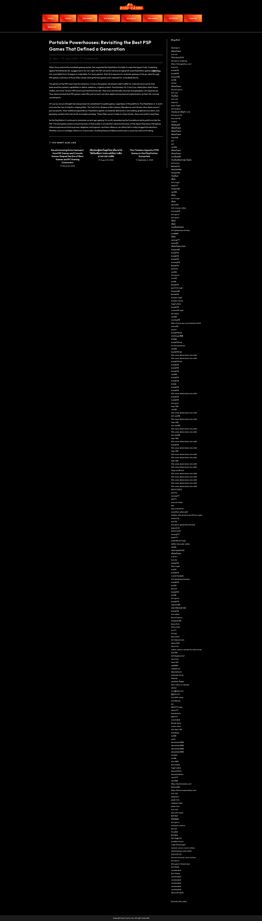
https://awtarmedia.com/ (181, 784)
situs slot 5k (175, 118)
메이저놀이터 (176, 838)
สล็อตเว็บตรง (176, 51)
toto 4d (174, 54)
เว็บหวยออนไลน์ (177, 57)
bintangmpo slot (177, 656)
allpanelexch (176, 672)
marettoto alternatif (179, 512)
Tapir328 (174, 137)
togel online (176, 304)
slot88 (173, 80)
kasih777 (174, 537)
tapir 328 (174, 406)
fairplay (174, 678)
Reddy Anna (176, 723)
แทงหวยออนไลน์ (177, 550)
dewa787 (175, 205)
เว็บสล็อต (174, 96)
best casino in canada (180, 685)
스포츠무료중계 (177, 576)
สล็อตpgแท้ (175, 125)
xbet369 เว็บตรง (177, 681)
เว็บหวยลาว (175, 48)
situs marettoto (177, 508)
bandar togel (176, 297)
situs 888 (174, 761)
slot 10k (174, 521)
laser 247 (174, 662)
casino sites (176, 726)
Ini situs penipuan (178, 345)
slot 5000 (175, 867)
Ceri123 (174, 278)
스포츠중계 (175, 720)
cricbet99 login (177, 310)
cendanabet (176, 870)
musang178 (175, 211)
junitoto (174, 492)
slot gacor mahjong (179, 61)
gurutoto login (177, 288)
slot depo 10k (176, 729)
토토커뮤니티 (176, 854)
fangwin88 (175, 77)
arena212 (174, 243)
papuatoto (175, 528)
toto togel (175, 182)
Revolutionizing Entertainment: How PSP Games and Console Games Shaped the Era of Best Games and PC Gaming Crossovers (67, 156)
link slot (174, 589)
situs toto (175, 646)
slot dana (175, 313)
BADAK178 (175, 166)
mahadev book (177, 675)
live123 (173, 569)
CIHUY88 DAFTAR (178, 608)
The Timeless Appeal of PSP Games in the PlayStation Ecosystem (144, 153)
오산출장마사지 (177, 691)
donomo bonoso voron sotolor (183, 857)
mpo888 (174, 781)
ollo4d (173, 688)
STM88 (174, 339)
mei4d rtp (175, 518)
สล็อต (173, 179)
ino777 (173, 630)
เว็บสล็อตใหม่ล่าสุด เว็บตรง (181, 160)
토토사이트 (175, 627)
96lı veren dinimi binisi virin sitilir (184, 355)
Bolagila (174, 835)
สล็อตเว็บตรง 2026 (178, 246)
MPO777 (174, 717)
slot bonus (175, 163)
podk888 (174, 233)
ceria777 (174, 777)
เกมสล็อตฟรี (176, 157)
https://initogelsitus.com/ (181, 64)
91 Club (174, 633)
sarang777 (175, 240)
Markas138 (175, 787)
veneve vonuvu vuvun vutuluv (183, 848)
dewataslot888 (177, 742)
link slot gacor (176, 89)
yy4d (173, 739)
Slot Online (175, 765)
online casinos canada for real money (186, 649)
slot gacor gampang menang (183, 524)
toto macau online (178, 208)
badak (173, 384)
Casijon (174, 121)
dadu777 (174, 185)
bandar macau (177, 301)
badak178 (175, 70)
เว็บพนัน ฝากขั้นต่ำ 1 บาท (180, 112)
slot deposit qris (177, 640)
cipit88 (174, 147)
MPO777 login (176, 707)
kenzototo (175, 624)
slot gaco (175, 403)
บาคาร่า (174, 556)
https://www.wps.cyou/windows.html (186, 323)
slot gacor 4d (176, 115)
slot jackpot (176, 109)
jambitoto (175, 797)
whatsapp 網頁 (177, 336)
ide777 (174, 499)
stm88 (173, 547)
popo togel (175, 105)
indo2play (175, 733)
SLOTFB (174, 653)
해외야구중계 (176, 489)
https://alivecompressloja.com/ (183, 790)
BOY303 (174, 816)
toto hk (174, 560)
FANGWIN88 (176, 169)
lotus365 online (177, 697)
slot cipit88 (175, 416)
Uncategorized (91, 58)
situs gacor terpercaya (180, 864)
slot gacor (175, 214)
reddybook (175, 669)
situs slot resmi (177, 813)
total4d (174, 755)
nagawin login (176, 803)
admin (55, 58)
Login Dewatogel (178, 844)
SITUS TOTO (176, 531)
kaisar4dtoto (176, 771)
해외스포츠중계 (177, 892)
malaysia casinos (178, 825)
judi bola (174, 269)
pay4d (173, 329)
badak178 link (176, 333)
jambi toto (175, 800)
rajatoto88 (175, 605)
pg (172, 704)
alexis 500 (175, 643)
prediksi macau (177, 841)
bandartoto (176, 713)
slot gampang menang (180, 230)
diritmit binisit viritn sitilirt (181, 851)
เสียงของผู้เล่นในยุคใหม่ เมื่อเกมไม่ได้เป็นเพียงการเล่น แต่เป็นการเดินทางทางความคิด (106, 153)
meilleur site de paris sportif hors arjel (186, 515)
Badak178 (175, 265)
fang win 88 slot (177, 470)
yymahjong (175, 701)
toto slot (174, 93)
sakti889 (174, 665)
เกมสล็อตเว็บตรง (177, 227)
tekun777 (174, 710)
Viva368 (174, 832)
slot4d (173, 83)
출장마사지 (175, 694)
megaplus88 (176, 621)
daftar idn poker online (180, 544)
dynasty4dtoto (177, 774)
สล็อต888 (175, 819)
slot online (175, 614)
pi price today (177, 502)
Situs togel (175, 566)
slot (172, 141)
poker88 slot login (178, 540)
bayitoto (174, 67)
